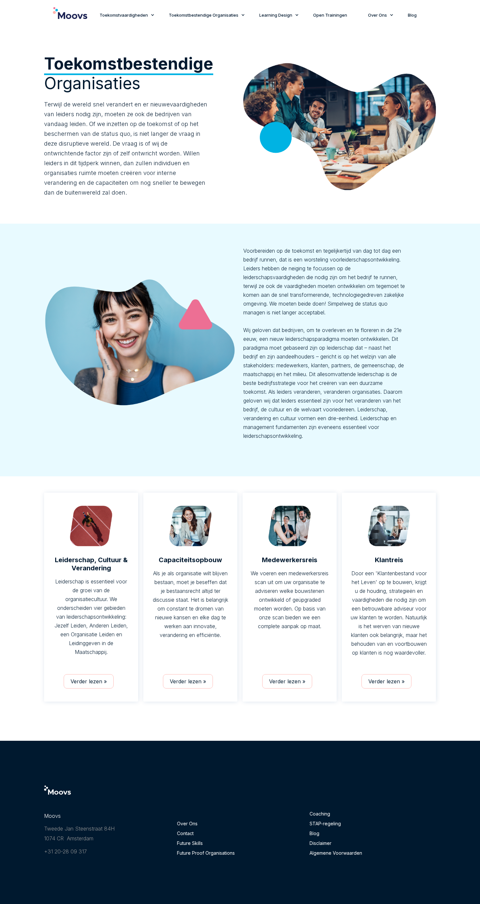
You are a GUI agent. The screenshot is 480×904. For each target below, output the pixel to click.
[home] (70, 16)
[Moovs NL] (57, 795)
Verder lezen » (89, 681)
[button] (123, 15)
